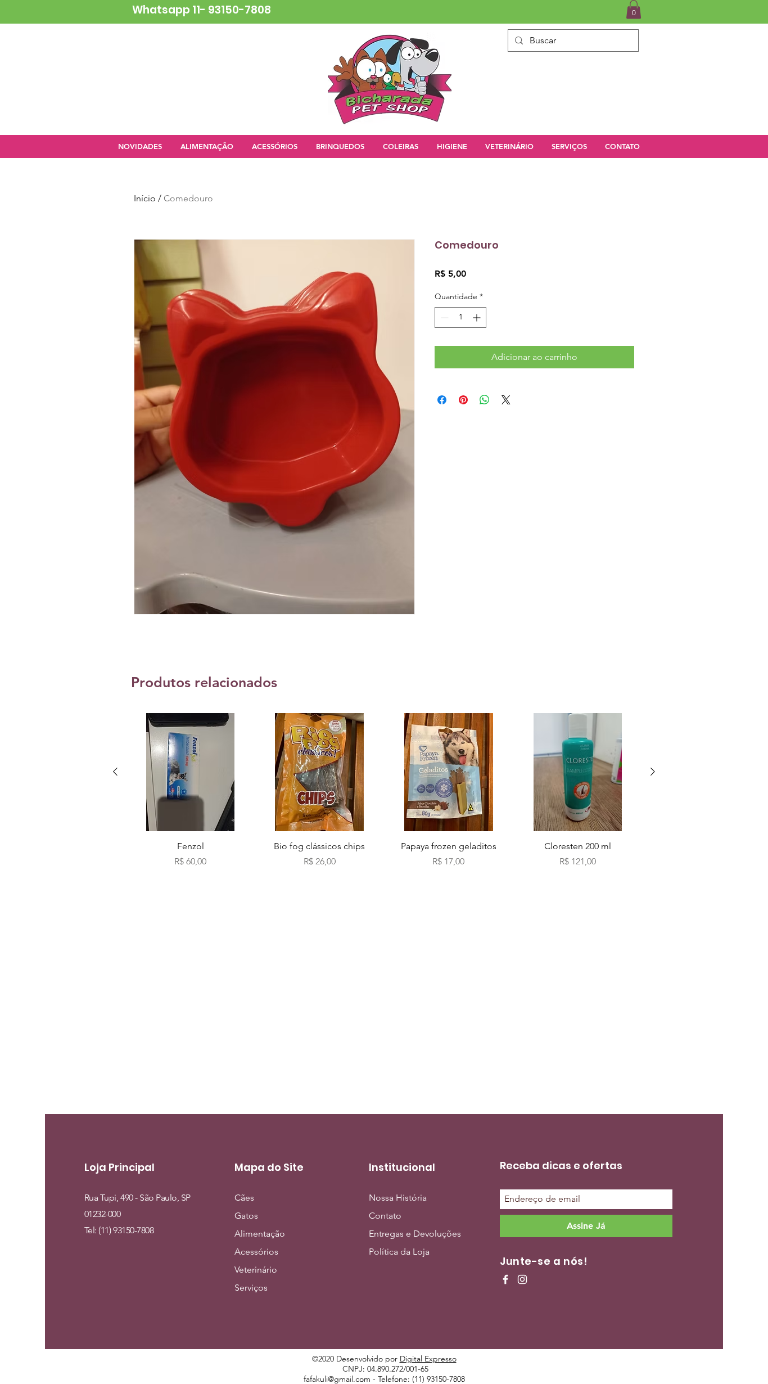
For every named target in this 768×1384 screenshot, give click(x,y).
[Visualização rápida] (191, 772)
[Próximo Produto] (652, 771)
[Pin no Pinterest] (463, 400)
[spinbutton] (460, 317)
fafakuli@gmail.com (337, 1379)
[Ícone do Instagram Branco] (522, 1279)
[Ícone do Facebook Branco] (505, 1279)
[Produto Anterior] (115, 771)
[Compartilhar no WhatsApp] (484, 400)
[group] (384, 791)
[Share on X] (506, 400)
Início (145, 198)
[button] (633, 9)
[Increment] (478, 317)
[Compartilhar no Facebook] (442, 400)
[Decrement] (443, 317)
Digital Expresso (428, 1359)
